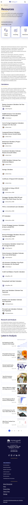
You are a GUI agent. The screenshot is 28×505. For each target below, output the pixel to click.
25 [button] (18, 430)
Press (4, 486)
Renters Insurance (7, 469)
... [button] (16, 430)
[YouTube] (19, 455)
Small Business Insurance (8, 478)
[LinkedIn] (16, 455)
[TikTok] (14, 455)
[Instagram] (11, 455)
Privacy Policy (6, 489)
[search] (25, 2)
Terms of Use (6, 491)
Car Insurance (6, 465)
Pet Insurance (6, 476)
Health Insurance (7, 474)
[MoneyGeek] (13, 2)
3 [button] (14, 430)
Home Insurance (6, 467)
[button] (21, 430)
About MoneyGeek (7, 484)
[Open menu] (1, 2)
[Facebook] (9, 455)
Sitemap (5, 494)
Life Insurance (6, 471)
